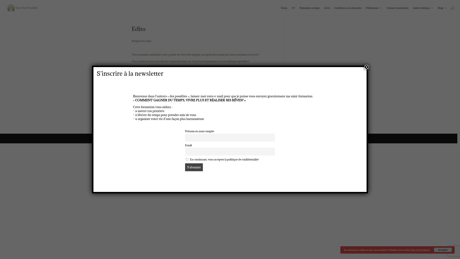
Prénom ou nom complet (199, 131)
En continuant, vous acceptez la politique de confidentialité (224, 159)
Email (188, 145)
